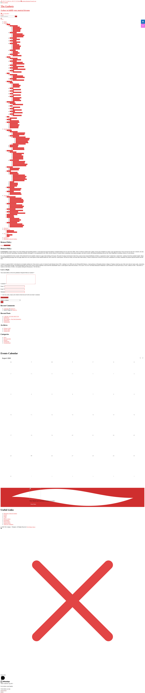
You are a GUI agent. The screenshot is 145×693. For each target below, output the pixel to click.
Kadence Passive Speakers (19, 178)
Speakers (9, 171)
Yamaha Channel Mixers (15, 194)
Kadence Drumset (17, 97)
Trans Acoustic (13, 38)
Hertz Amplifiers (14, 131)
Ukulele (8, 57)
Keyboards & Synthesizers (13, 122)
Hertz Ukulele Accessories (16, 205)
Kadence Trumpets (17, 110)
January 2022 (7, 329)
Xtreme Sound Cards (15, 168)
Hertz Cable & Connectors (16, 224)
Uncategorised (7, 343)
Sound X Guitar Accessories (16, 202)
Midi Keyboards (10, 187)
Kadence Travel (16, 42)
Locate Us (6, 237)
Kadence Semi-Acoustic (18, 35)
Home (5, 21)
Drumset (12, 96)
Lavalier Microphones (18, 157)
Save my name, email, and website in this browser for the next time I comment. (21, 294)
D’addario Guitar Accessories (17, 201)
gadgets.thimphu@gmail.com (29, 1)
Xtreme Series (13, 152)
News (5, 337)
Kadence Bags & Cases (15, 220)
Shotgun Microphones (18, 159)
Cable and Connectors (12, 222)
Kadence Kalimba (17, 92)
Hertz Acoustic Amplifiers (19, 133)
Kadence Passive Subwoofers (20, 179)
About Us (6, 228)
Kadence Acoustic (17, 28)
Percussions (9, 81)
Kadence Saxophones (18, 104)
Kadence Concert (17, 59)
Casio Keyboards (14, 123)
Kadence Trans (16, 39)
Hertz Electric (16, 44)
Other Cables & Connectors (16, 226)
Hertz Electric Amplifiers (19, 134)
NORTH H (6, 317)
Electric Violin (13, 78)
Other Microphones (14, 160)
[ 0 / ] (5, 13)
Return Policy (7, 521)
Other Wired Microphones (19, 161)
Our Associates (7, 338)
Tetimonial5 (6, 320)
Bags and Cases (10, 217)
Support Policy (7, 523)
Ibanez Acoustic (16, 31)
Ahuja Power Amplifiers (18, 149)
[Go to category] (2, 302)
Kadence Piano (13, 118)
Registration (9, 235)
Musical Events (10, 230)
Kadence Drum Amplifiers (22, 142)
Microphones (10, 150)
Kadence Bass (16, 53)
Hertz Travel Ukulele (18, 62)
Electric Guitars (13, 43)
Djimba (11, 93)
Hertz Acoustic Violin (18, 76)
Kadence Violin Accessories (16, 210)
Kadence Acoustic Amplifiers (23, 138)
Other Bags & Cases (14, 221)
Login (2, 15)
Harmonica (12, 111)
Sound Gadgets (7, 129)
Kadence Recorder (17, 115)
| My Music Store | (31, 527)
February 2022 (7, 328)
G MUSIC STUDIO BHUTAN (11, 316)
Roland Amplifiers (14, 145)
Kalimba (12, 91)
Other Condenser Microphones (20, 164)
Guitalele (12, 70)
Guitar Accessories (11, 197)
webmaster (6, 308)
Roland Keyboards (14, 126)
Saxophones (12, 103)
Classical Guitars (14, 54)
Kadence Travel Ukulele (18, 63)
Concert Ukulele (14, 58)
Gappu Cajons (16, 87)
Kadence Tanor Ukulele (18, 66)
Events (5, 515)
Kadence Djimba (17, 95)
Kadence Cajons (17, 85)
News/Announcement (12, 232)
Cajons (11, 82)
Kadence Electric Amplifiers (22, 140)
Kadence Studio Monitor (18, 180)
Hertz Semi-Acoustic (18, 34)
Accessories (6, 195)
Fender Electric (16, 47)
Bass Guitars (13, 50)
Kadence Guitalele (17, 72)
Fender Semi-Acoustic (18, 36)
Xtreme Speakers (14, 184)
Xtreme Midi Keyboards (15, 188)
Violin (8, 73)
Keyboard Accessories (12, 214)
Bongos (11, 88)
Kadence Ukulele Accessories (17, 206)
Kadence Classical (17, 55)
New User (6, 233)
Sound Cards (10, 167)
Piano (8, 116)
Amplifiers (9, 130)
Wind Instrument (11, 101)
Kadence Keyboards (14, 125)
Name (2, 286)
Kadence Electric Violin (18, 80)
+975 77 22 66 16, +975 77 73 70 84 (11, 1)
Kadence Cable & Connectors (17, 225)
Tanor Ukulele (13, 65)
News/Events (7, 229)
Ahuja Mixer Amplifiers (18, 148)
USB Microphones (17, 154)
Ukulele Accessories (11, 203)
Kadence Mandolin (14, 120)
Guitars (8, 24)
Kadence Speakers (14, 173)
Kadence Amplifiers (14, 135)
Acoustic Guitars (14, 25)
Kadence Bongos (17, 89)
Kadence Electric (17, 46)
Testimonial (6, 341)
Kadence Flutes (16, 107)
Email (2, 289)
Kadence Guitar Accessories (16, 199)
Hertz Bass (15, 51)
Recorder (12, 114)
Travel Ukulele (13, 61)
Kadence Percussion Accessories (17, 213)
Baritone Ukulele (14, 68)
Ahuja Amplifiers (14, 146)
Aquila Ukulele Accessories (16, 207)
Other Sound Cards (14, 169)
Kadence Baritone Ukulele (19, 69)
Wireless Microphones (18, 156)
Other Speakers (13, 186)
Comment (3, 283)
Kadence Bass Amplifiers (22, 141)
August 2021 (7, 331)
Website (2, 292)
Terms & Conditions (8, 524)
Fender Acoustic (16, 30)
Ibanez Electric (16, 49)
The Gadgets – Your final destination (12, 319)
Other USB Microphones (19, 163)
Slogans (5, 340)
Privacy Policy (7, 519)
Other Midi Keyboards (15, 190)
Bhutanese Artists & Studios (10, 239)
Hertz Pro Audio (14, 172)
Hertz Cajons (16, 84)
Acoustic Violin (13, 74)
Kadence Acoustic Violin (19, 77)
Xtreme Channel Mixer (15, 192)
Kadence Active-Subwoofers (19, 176)
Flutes (11, 106)
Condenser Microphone (18, 153)
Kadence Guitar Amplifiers (19, 137)
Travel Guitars (13, 40)
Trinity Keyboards (14, 127)
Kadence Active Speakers (19, 175)
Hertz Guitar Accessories (16, 198)
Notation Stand (10, 216)
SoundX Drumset (17, 100)
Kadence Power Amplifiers (19, 144)
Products (6, 23)
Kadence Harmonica (18, 112)
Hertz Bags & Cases (14, 218)
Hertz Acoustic (16, 27)
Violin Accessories (11, 209)
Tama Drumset (16, 99)
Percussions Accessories (12, 211)
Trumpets (12, 108)
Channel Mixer (10, 191)
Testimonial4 (7, 322)
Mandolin (9, 119)
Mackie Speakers (14, 183)
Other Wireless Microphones (19, 165)
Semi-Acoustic (13, 32)
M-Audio (12, 182)
